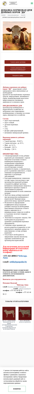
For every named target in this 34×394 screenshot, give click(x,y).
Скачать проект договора (17, 62)
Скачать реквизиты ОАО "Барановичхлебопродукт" (18, 68)
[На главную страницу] (11, 3)
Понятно (17, 389)
